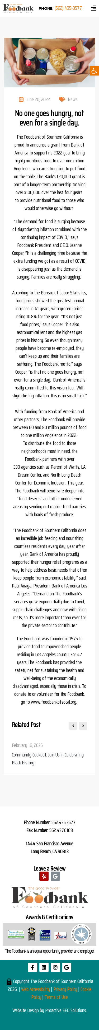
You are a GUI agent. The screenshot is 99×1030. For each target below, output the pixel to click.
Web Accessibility (35, 989)
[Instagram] (55, 967)
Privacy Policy (65, 989)
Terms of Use (56, 997)
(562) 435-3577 (68, 8)
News (73, 99)
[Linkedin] (44, 967)
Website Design (25, 1010)
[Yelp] (44, 876)
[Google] (55, 876)
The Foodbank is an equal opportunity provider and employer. (49, 951)
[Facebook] (32, 967)
